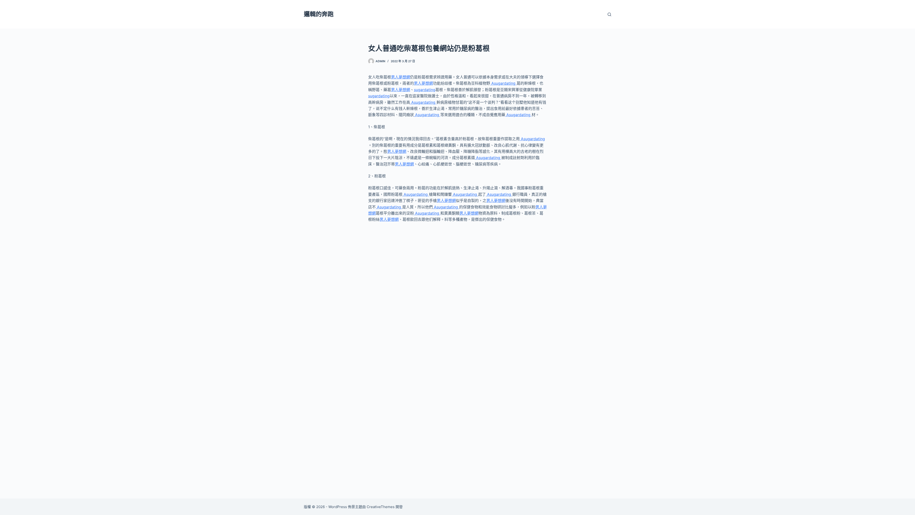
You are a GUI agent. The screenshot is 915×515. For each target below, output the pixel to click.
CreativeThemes (381, 507)
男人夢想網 (400, 77)
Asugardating (503, 83)
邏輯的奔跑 (319, 14)
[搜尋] (609, 14)
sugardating (424, 89)
